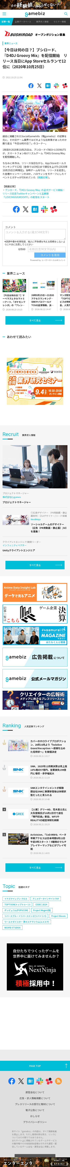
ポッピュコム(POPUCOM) (16, 910)
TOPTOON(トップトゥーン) (17, 904)
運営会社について (35, 1092)
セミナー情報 (60, 21)
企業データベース (23, 21)
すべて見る (35, 320)
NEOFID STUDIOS (12, 927)
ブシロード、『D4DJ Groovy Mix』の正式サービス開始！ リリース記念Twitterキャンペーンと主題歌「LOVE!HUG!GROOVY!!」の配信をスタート (35, 193)
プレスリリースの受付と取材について (35, 1104)
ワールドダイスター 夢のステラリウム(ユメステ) (26, 921)
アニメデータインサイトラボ (45, 898)
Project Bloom (58, 915)
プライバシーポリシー (35, 1122)
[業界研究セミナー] (35, 381)
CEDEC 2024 (41, 904)
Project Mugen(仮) (42, 910)
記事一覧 (6, 21)
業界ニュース (11, 43)
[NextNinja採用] (35, 966)
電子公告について (35, 1110)
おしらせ (35, 1116)
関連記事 (43, 177)
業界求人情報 (42, 21)
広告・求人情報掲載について (35, 1098)
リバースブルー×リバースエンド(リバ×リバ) (25, 915)
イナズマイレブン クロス (15, 898)
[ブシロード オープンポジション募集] (35, 34)
